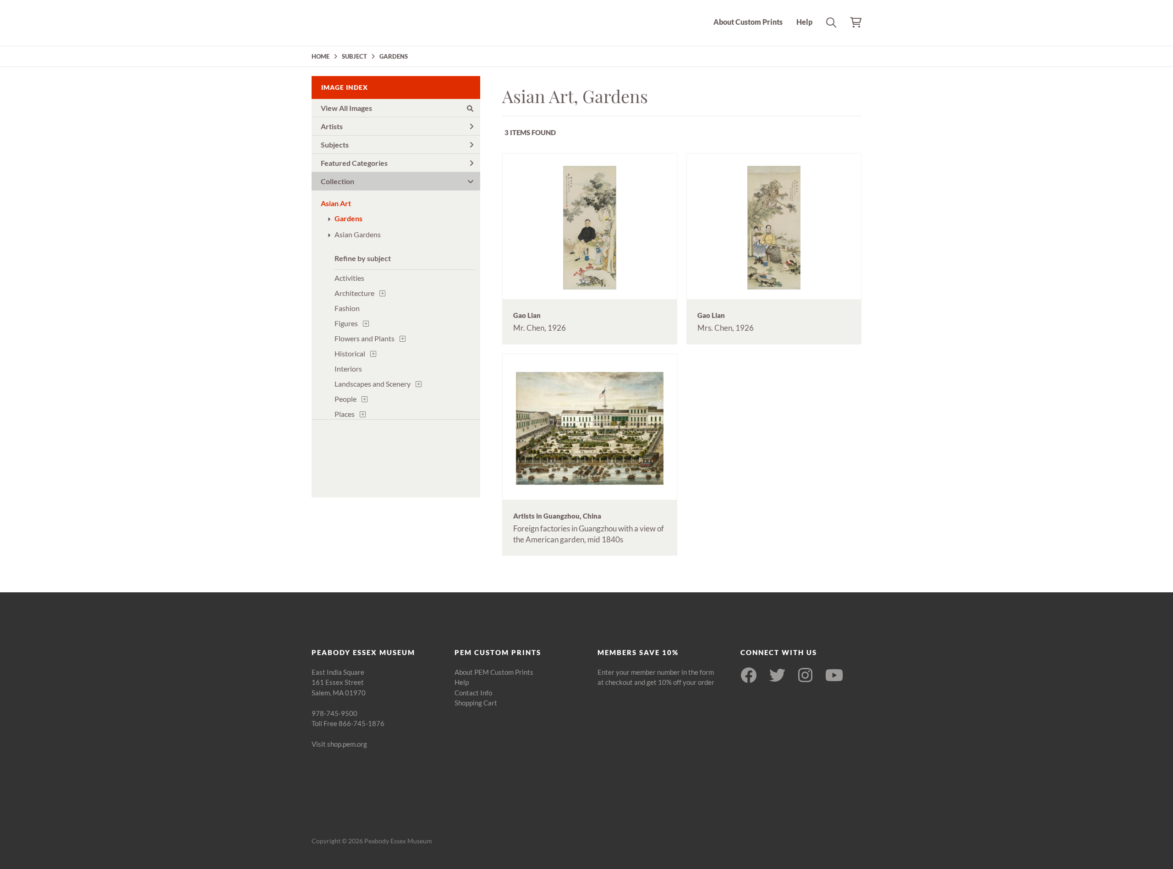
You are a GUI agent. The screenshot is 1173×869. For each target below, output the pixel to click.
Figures (346, 323)
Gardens (348, 218)
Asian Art (336, 203)
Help (804, 21)
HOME (320, 56)
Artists (332, 126)
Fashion (347, 308)
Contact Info (473, 693)
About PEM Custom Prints (494, 672)
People (345, 398)
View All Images (346, 108)
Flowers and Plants (364, 338)
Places (344, 414)
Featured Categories (354, 162)
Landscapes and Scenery (372, 383)
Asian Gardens (357, 234)
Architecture (354, 293)
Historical (349, 353)
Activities (349, 277)
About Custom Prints (748, 21)
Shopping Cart (476, 703)
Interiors (348, 368)
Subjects (335, 144)
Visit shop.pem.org (339, 744)
